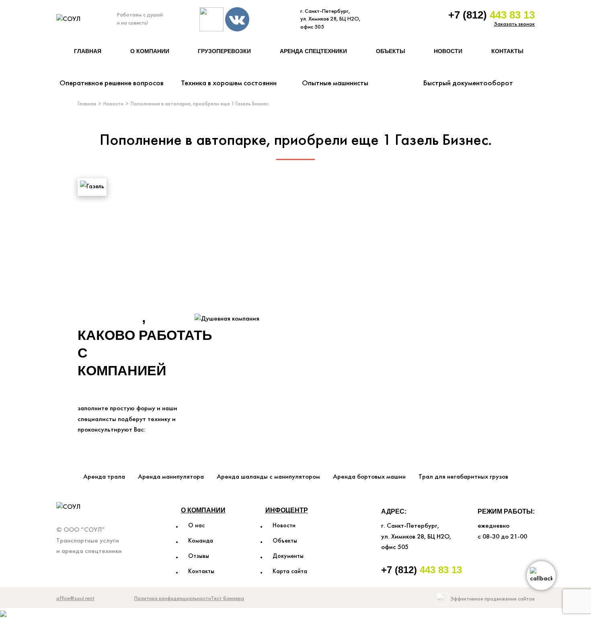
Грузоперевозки (224, 51)
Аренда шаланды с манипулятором (268, 477)
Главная (87, 51)
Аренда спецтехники (313, 51)
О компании (149, 51)
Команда (200, 541)
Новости (448, 51)
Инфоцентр (286, 510)
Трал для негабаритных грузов (463, 477)
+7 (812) (491, 15)
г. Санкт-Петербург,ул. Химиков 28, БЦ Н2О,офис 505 (330, 19)
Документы (288, 556)
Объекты (390, 51)
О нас (196, 526)
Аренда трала (104, 477)
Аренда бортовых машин (369, 477)
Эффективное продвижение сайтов (493, 599)
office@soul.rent (75, 598)
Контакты (507, 51)
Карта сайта (290, 571)
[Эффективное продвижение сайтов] (442, 599)
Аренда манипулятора (171, 477)
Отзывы (198, 556)
